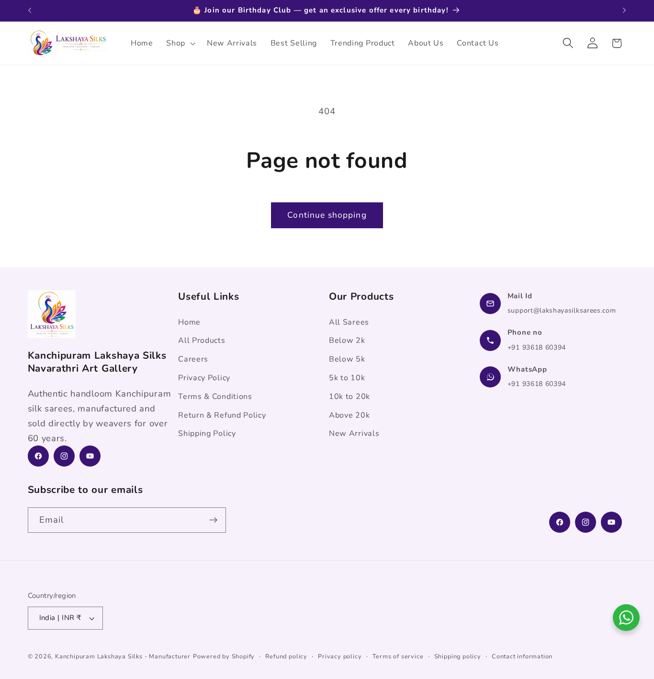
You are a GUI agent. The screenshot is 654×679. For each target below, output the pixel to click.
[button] (179, 43)
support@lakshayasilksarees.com (561, 310)
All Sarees (349, 322)
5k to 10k (347, 378)
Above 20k (349, 415)
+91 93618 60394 (536, 347)
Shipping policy (457, 656)
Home (189, 322)
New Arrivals (354, 433)
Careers (193, 359)
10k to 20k (349, 396)
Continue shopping (327, 215)
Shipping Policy (207, 433)
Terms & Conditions (215, 396)
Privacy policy (339, 656)
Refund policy (286, 656)
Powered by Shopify (224, 656)
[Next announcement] (624, 10)
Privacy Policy (204, 378)
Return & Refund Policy (222, 415)
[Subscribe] (213, 520)
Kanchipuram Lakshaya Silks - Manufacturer (123, 656)
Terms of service (398, 656)
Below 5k (347, 359)
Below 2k (347, 340)
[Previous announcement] (29, 10)
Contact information (522, 656)
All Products (201, 340)
